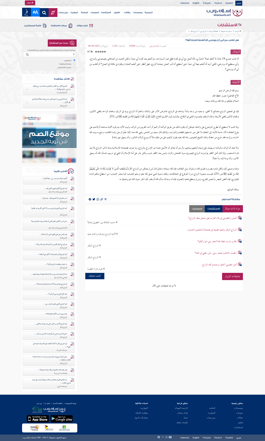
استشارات (238, 427)
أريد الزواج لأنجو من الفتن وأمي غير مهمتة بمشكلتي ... (51, 324)
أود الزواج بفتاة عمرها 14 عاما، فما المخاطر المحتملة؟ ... (51, 284)
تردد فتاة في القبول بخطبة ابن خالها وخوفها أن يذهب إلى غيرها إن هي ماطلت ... (51, 381)
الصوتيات (95, 12)
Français (207, 3)
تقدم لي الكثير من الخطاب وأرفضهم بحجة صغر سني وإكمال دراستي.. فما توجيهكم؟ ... (52, 87)
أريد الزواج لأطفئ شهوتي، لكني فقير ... (55, 188)
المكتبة (84, 12)
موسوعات (138, 12)
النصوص (67, 61)
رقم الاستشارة (65, 64)
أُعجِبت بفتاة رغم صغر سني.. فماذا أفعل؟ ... (54, 178)
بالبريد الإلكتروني (64, 67)
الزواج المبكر (93, 246)
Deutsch (218, 3)
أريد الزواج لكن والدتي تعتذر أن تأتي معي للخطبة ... (52, 254)
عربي (238, 3)
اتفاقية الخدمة (57, 403)
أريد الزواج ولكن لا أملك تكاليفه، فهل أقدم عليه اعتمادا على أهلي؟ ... (52, 345)
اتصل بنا (47, 403)
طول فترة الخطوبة (95, 269)
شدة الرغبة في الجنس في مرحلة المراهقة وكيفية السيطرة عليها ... (49, 274)
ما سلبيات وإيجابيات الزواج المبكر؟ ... (56, 264)
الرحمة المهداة (181, 408)
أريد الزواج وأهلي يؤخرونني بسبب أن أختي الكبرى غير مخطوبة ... (51, 210)
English (196, 3)
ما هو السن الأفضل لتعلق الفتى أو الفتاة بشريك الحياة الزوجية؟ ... (51, 223)
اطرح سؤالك (82, 26)
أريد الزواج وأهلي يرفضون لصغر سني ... (55, 304)
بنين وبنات (63, 12)
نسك (186, 418)
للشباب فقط (182, 422)
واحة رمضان (182, 413)
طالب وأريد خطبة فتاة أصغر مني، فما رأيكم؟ (217, 241)
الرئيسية (149, 12)
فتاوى (240, 422)
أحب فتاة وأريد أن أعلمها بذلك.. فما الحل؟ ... (54, 198)
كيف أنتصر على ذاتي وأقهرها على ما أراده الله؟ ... (53, 234)
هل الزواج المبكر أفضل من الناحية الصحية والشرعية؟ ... (50, 244)
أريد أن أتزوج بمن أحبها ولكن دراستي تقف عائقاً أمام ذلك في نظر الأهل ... (51, 100)
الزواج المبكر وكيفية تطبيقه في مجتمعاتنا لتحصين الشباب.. (212, 230)
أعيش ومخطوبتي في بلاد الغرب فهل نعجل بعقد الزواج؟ (212, 218)
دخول (29, 3)
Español (229, 3)
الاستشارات (106, 12)
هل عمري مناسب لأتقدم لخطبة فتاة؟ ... (55, 314)
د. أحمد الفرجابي (155, 46)
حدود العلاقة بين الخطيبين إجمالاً (101, 222)
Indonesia (184, 3)
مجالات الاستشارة (59, 26)
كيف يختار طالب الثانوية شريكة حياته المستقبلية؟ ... (52, 370)
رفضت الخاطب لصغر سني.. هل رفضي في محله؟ (216, 253)
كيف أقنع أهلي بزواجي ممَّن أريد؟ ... (57, 294)
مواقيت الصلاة (142, 413)
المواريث (74, 12)
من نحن (39, 403)
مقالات (127, 12)
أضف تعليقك (95, 276)
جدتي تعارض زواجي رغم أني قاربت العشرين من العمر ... (50, 334)
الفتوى (117, 12)
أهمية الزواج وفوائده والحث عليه (101, 234)
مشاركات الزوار (141, 418)
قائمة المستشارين (32, 26)
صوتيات (239, 413)
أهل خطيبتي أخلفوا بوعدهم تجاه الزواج (219, 265)
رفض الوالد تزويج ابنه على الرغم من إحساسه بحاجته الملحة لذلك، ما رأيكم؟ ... (52, 358)
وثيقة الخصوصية (70, 403)
